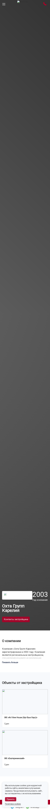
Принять (11, 799)
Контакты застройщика (16, 619)
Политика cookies (13, 804)
